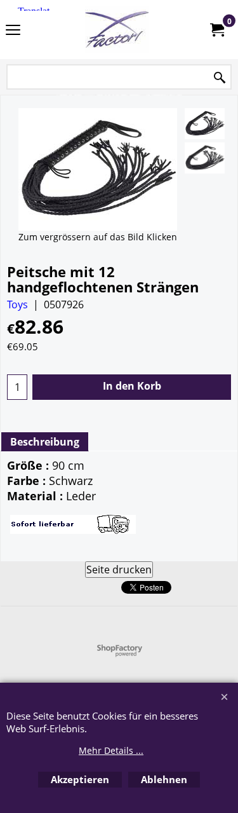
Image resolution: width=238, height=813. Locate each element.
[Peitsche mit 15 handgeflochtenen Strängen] (205, 123)
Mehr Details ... (111, 750)
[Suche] (219, 77)
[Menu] (13, 30)
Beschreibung (44, 442)
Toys (17, 304)
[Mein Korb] (216, 30)
